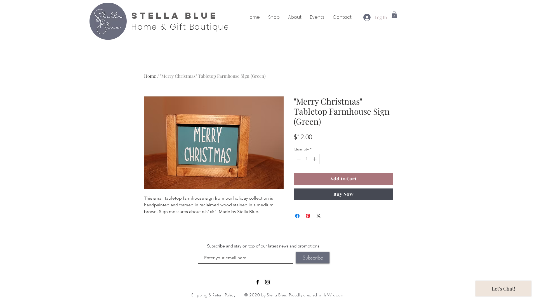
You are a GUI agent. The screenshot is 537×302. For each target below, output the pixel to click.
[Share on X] (318, 216)
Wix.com (335, 295)
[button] (394, 14)
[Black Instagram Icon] (267, 282)
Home (150, 76)
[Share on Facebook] (297, 216)
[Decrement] (298, 159)
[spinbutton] (307, 159)
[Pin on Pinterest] (308, 216)
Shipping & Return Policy (213, 295)
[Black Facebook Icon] (258, 282)
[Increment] (315, 159)
